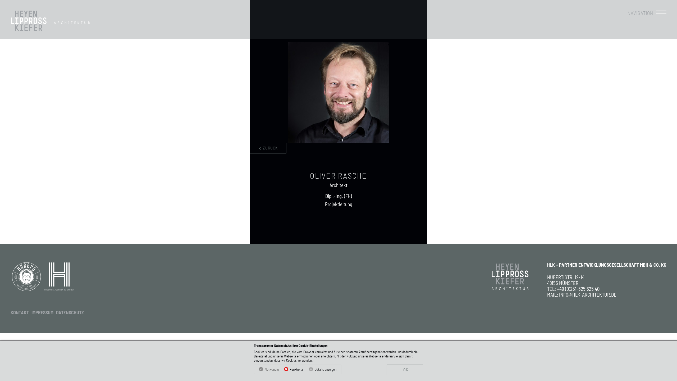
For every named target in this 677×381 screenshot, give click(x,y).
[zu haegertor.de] (59, 277)
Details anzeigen (325, 369)
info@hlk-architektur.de (587, 295)
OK (405, 369)
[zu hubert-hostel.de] (26, 277)
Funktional (297, 369)
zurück (270, 147)
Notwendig (272, 369)
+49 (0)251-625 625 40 (578, 289)
